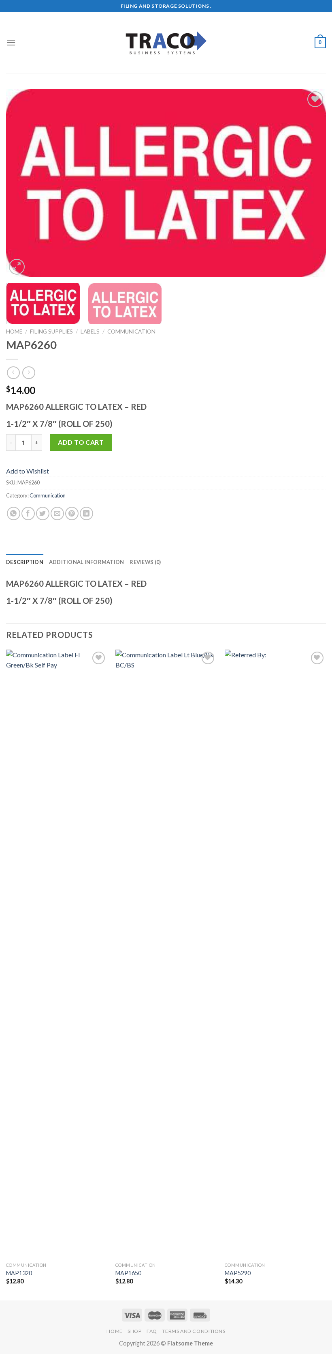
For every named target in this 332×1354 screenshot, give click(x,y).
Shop (134, 1331)
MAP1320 (19, 1273)
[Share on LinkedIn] (86, 513)
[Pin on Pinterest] (72, 513)
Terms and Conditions (193, 1331)
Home (14, 331)
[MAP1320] (56, 954)
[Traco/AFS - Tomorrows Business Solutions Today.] (166, 43)
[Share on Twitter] (42, 513)
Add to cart (81, 442)
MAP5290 (238, 1273)
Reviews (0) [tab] (145, 562)
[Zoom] (17, 267)
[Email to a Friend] (57, 513)
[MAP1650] (166, 954)
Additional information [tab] (86, 562)
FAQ (152, 1331)
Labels (90, 331)
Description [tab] (24, 562)
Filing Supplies (51, 331)
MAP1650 (128, 1273)
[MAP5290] (275, 954)
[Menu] (11, 42)
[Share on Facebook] (28, 513)
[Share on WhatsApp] (13, 513)
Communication (131, 331)
